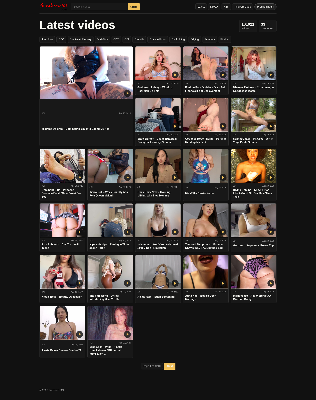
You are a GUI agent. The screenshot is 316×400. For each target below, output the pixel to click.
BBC (61, 39)
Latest (201, 6)
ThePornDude (242, 6)
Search (133, 7)
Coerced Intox (158, 39)
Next (170, 366)
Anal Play (47, 39)
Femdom (209, 39)
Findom (224, 39)
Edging (194, 39)
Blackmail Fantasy (80, 39)
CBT (116, 39)
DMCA (214, 6)
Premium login (265, 6)
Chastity (139, 39)
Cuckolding (178, 39)
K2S (226, 6)
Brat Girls (102, 39)
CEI (126, 39)
